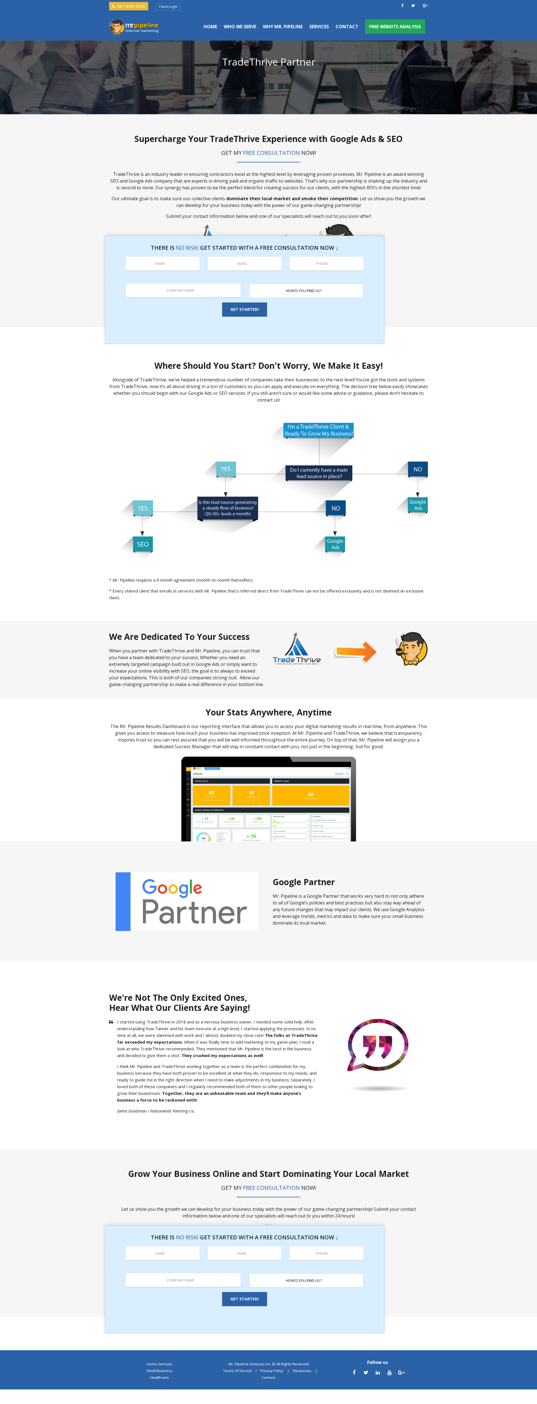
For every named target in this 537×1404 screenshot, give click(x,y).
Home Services (159, 1363)
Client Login (168, 6)
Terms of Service (237, 1370)
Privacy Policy (271, 1370)
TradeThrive (346, 733)
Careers (268, 1377)
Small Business (159, 1370)
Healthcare (159, 1377)
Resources (302, 1370)
